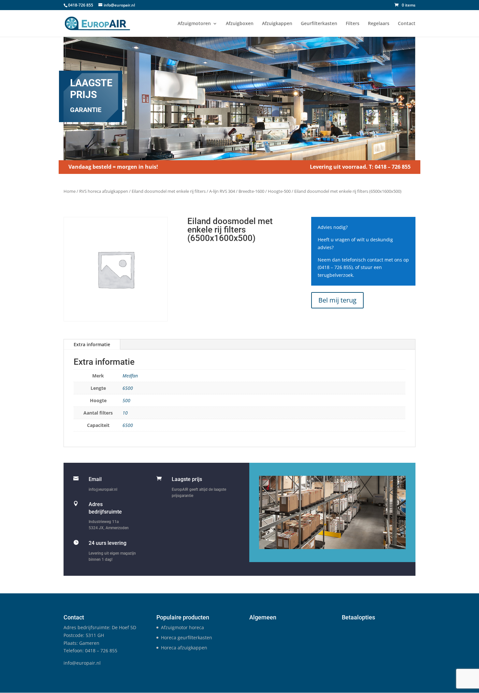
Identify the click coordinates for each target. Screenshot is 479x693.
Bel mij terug (337, 300)
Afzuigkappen (277, 23)
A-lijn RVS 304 (222, 191)
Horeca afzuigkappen (184, 647)
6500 (128, 388)
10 (125, 413)
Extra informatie (92, 344)
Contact (406, 23)
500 (126, 400)
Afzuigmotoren (194, 23)
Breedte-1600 (251, 191)
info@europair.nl (103, 489)
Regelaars (378, 23)
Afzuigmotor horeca (182, 627)
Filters (352, 23)
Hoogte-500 (279, 191)
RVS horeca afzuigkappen (103, 191)
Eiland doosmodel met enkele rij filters (169, 191)
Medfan (130, 376)
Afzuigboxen (240, 23)
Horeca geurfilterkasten (186, 637)
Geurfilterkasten (319, 23)
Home (70, 191)
